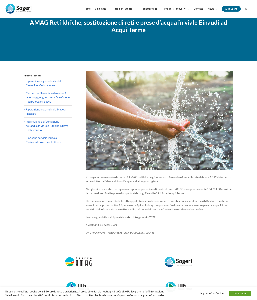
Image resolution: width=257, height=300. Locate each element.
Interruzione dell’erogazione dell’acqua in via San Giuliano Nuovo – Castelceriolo (48, 126)
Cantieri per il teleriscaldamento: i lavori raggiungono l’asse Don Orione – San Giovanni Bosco (48, 97)
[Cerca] (246, 9)
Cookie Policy (126, 291)
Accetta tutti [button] (240, 293)
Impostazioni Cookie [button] (212, 293)
